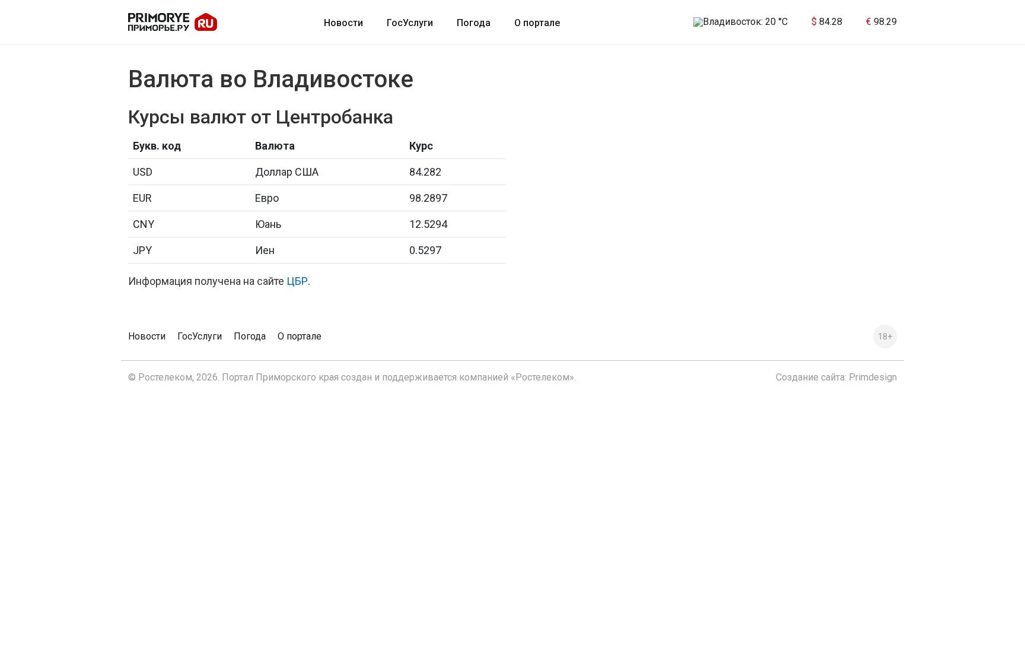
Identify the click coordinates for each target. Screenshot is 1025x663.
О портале (537, 22)
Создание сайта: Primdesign (836, 377)
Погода (474, 22)
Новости (343, 22)
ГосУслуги (410, 22)
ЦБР (297, 281)
